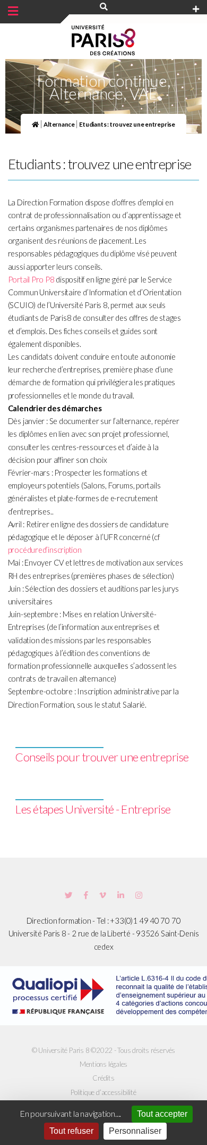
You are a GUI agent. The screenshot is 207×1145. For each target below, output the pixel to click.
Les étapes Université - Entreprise (92, 809)
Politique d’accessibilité (103, 1092)
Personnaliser (135, 1130)
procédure (25, 549)
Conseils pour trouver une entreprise (101, 757)
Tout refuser (71, 1130)
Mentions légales (103, 1064)
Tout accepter (162, 1113)
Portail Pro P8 (31, 279)
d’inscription (62, 549)
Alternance (60, 124)
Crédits (103, 1078)
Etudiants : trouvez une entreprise (127, 124)
